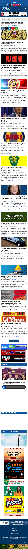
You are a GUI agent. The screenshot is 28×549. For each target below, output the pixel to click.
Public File (14, 528)
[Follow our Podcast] (16, 5)
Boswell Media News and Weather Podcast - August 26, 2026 (13, 383)
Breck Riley (15, 304)
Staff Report (15, 68)
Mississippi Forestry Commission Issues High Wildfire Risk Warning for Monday (13, 66)
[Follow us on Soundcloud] (18, 5)
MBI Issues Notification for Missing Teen (13, 144)
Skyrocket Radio (18, 540)
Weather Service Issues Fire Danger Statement (11, 324)
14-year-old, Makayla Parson (16, 206)
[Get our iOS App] (20, 5)
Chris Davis (12, 251)
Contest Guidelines (14, 533)
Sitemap (14, 2)
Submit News (13, 1)
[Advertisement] (14, 14)
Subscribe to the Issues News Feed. (11, 25)
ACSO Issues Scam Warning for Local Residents (12, 91)
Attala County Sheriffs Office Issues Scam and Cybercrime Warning (13, 224)
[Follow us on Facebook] (7, 5)
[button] (25, 9)
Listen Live (5, 1)
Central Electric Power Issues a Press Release (12, 168)
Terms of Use (14, 530)
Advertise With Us (22, 1)
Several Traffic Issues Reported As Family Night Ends (13, 249)
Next (16, 341)
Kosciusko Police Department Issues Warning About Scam (12, 277)
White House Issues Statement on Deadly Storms (13, 119)
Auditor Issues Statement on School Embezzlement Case (12, 42)
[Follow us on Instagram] (12, 5)
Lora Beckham (17, 170)
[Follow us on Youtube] (14, 5)
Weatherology (21, 542)
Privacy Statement (14, 531)
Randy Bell (13, 45)
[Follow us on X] (10, 5)
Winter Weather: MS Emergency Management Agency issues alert (11, 302)
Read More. (24, 51)
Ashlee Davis (14, 93)
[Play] (3, 387)
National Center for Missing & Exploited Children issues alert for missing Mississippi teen (14, 198)
